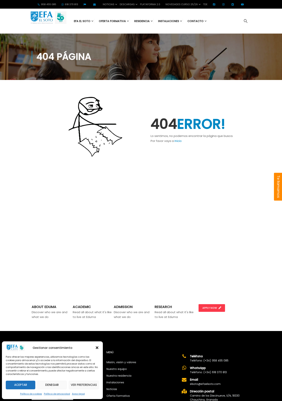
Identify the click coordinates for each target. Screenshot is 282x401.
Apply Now (209, 308)
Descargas (127, 4)
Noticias (108, 4)
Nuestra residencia (118, 376)
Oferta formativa (118, 396)
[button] (97, 348)
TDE (205, 4)
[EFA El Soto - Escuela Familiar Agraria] (48, 18)
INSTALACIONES (168, 21)
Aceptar (20, 385)
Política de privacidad (57, 393)
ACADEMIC (82, 306)
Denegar (52, 385)
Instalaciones (115, 382)
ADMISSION (123, 306)
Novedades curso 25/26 (182, 4)
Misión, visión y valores (121, 362)
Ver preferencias (84, 385)
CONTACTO (195, 21)
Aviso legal (78, 393)
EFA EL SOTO (82, 21)
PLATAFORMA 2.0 (150, 4)
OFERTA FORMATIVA (112, 21)
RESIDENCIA (142, 21)
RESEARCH (163, 306)
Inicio (178, 141)
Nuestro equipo (116, 369)
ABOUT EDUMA (44, 306)
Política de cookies (31, 393)
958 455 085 (48, 4)
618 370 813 (71, 4)
